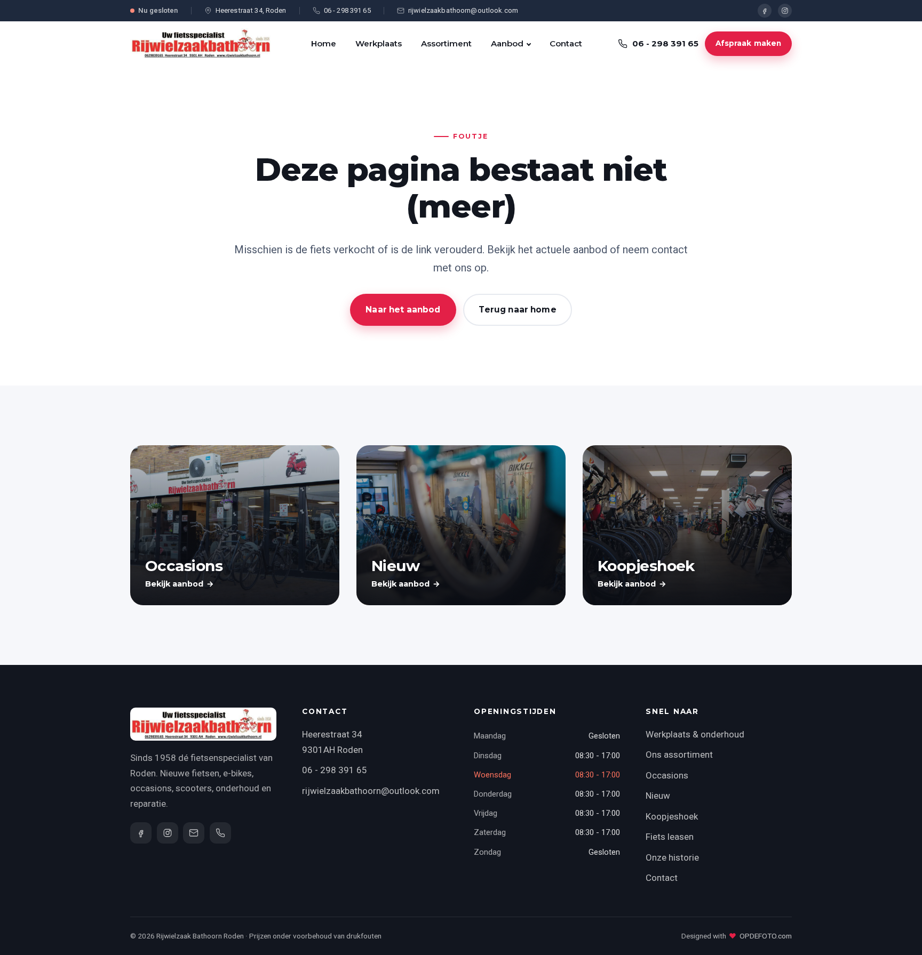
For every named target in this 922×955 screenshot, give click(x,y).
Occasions (667, 775)
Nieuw (658, 795)
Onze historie (672, 857)
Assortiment (446, 43)
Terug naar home (517, 309)
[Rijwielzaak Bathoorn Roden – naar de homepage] (202, 43)
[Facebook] (765, 11)
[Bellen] (220, 833)
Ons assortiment (679, 754)
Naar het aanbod (402, 309)
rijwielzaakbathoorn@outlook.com (371, 790)
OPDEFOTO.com (766, 936)
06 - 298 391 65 (334, 770)
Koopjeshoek (672, 816)
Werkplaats (378, 43)
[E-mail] (193, 833)
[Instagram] (785, 11)
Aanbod (507, 43)
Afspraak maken (749, 43)
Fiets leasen (670, 836)
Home (323, 43)
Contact (566, 43)
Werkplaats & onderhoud (695, 734)
